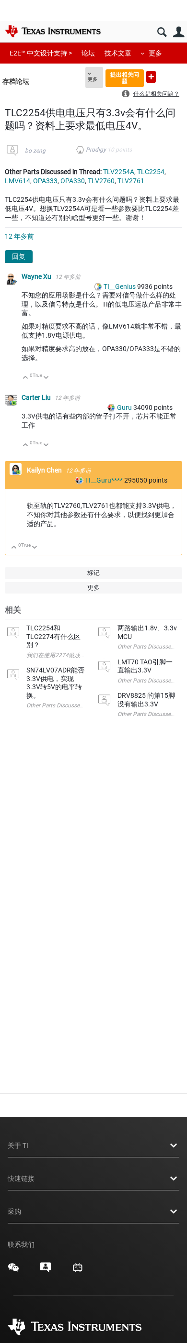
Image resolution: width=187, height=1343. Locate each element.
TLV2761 (130, 181)
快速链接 (21, 1178)
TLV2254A (118, 172)
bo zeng (35, 150)
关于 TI (18, 1145)
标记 (93, 572)
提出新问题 (151, 77)
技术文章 (118, 53)
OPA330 (72, 181)
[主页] (53, 31)
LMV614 (17, 181)
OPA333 (45, 181)
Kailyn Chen (45, 470)
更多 (155, 53)
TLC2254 (150, 172)
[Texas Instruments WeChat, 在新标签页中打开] (13, 1271)
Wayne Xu (37, 276)
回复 (18, 256)
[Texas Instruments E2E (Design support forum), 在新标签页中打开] (45, 1271)
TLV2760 (101, 181)
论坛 (88, 53)
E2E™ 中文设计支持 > (41, 53)
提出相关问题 (124, 77)
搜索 (161, 32)
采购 (14, 1211)
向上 (26, 378)
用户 (178, 32)
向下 (46, 378)
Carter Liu (37, 397)
